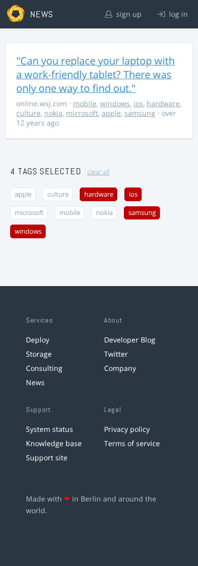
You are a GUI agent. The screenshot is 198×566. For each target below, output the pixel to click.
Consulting (44, 368)
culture (28, 113)
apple (111, 113)
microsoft (82, 113)
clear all (98, 172)
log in (177, 14)
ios (138, 103)
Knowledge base (54, 443)
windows (115, 103)
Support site (47, 457)
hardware (163, 103)
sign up (128, 14)
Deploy (37, 339)
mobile (84, 103)
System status (49, 429)
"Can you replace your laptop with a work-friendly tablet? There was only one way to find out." (95, 74)
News (35, 382)
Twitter (116, 354)
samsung (139, 113)
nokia (53, 113)
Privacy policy (127, 429)
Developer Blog (129, 339)
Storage (39, 354)
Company (120, 368)
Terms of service (132, 443)
